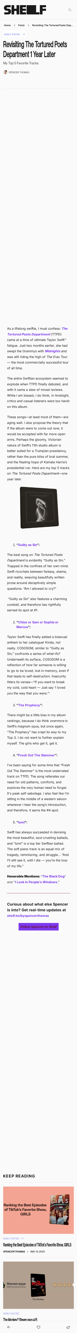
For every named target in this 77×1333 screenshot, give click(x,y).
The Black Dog (53, 876)
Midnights (52, 351)
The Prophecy (29, 705)
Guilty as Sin (27, 545)
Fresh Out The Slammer (36, 755)
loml (21, 822)
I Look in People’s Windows (36, 882)
